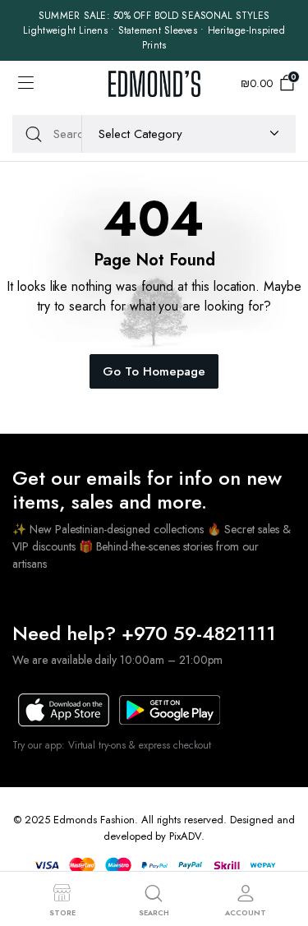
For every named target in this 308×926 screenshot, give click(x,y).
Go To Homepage (154, 371)
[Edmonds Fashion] (154, 83)
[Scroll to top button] (281, 852)
